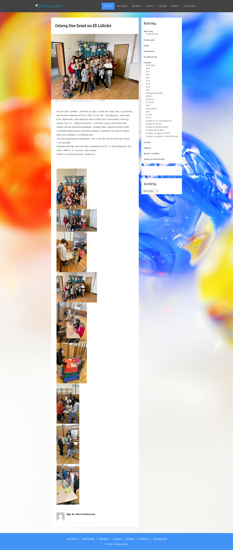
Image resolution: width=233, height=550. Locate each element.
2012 (148, 74)
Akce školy (148, 31)
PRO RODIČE (122, 6)
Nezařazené (149, 51)
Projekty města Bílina (155, 130)
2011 (148, 71)
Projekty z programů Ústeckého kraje (162, 136)
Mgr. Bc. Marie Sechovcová (83, 101)
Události (147, 148)
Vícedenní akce (152, 34)
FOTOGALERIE (189, 6)
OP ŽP (148, 117)
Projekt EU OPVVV (154, 124)
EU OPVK (150, 102)
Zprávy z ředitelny (151, 153)
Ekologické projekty (154, 93)
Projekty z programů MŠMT (158, 133)
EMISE (148, 96)
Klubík (146, 45)
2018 (148, 87)
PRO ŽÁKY (136, 6)
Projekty (147, 62)
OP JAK (149, 114)
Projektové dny (150, 57)
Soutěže (147, 142)
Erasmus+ (150, 99)
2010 (148, 68)
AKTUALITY (108, 6)
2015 (148, 77)
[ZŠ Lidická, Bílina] (49, 6)
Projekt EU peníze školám (157, 127)
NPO (148, 111)
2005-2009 (150, 65)
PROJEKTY (175, 6)
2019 (148, 90)
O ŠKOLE (149, 6)
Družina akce (149, 40)
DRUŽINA (163, 6)
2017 (148, 83)
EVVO (148, 105)
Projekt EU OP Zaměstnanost (159, 120)
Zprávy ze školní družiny (154, 159)
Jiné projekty (151, 108)
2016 (148, 80)
